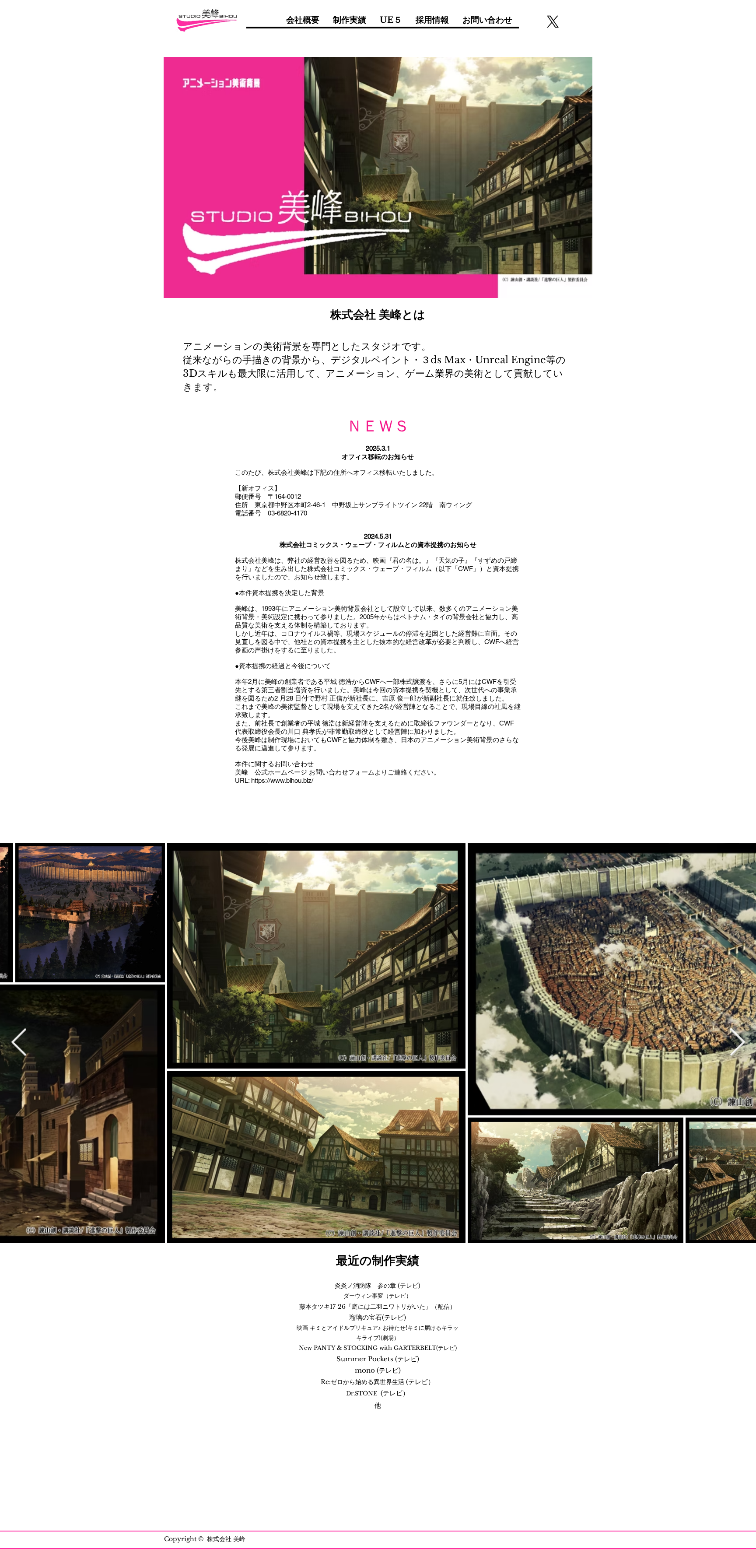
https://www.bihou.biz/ (282, 780)
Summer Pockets (365, 1359)
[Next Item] (737, 1043)
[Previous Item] (19, 1043)
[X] (552, 21)
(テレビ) (409, 1286)
